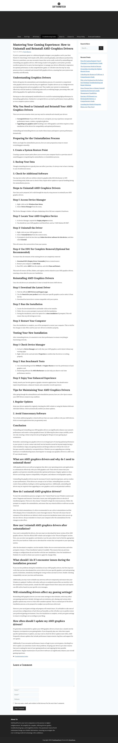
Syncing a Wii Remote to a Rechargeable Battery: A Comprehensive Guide (89, 98)
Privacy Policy (81, 36)
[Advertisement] (59, 22)
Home (19, 36)
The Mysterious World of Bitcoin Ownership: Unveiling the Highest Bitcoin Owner (91, 69)
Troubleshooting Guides (49, 36)
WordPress (72, 740)
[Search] (101, 48)
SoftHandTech (57, 740)
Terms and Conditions (94, 36)
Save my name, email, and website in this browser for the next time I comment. (39, 703)
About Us (61, 36)
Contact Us (71, 36)
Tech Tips (27, 36)
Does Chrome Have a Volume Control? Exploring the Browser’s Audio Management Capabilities (93, 90)
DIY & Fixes (36, 36)
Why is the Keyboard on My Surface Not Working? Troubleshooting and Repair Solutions (92, 82)
